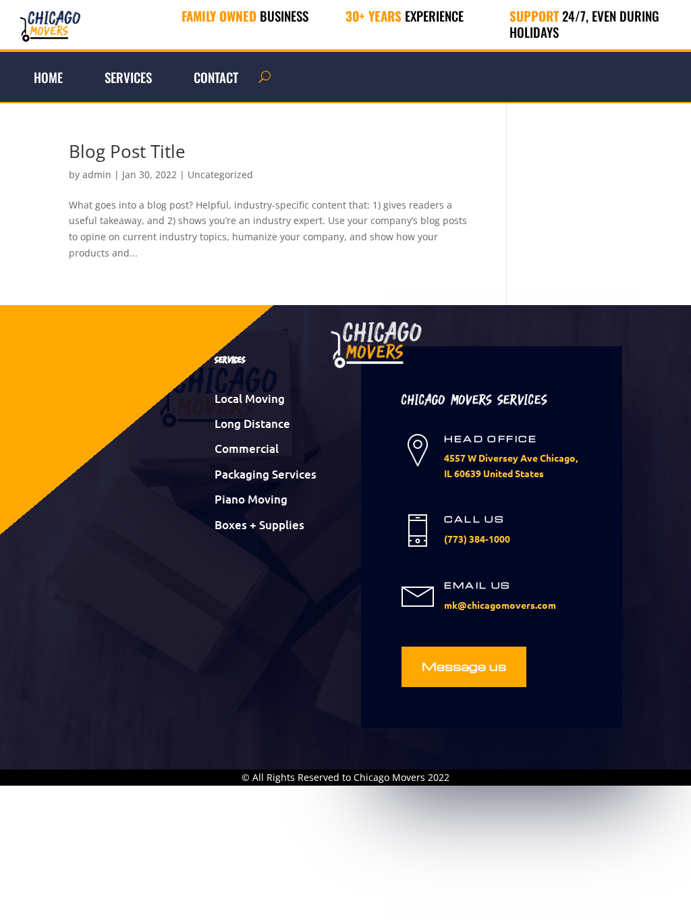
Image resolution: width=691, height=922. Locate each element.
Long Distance (252, 423)
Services (128, 76)
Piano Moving (251, 499)
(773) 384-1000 (477, 539)
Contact (216, 76)
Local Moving (250, 398)
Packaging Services (265, 474)
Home (48, 76)
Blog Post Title (127, 151)
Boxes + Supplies (259, 525)
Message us (464, 666)
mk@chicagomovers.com (500, 605)
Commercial (247, 448)
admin (96, 174)
